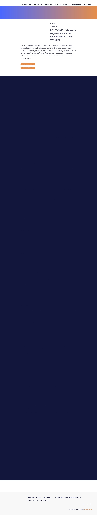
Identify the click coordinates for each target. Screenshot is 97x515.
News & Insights (76, 4)
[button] (27, 64)
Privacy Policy (88, 509)
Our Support (48, 4)
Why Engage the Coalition (61, 4)
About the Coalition (25, 4)
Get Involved (87, 4)
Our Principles (37, 4)
